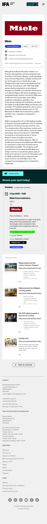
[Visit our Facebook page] (32, 501)
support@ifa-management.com (14, 394)
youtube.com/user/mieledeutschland (20, 58)
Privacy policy (7, 488)
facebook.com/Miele (15, 51)
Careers (5, 473)
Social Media (7, 470)
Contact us (6, 453)
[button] (11, 273)
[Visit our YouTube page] (26, 501)
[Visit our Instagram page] (21, 501)
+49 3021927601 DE (9, 401)
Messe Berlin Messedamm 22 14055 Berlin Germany (8, 419)
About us (5, 450)
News (4, 467)
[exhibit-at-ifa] (12, 173)
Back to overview (25, 365)
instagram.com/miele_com (17, 55)
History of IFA (7, 462)
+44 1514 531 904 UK (9, 404)
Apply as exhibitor (9, 456)
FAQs (4, 465)
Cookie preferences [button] (9, 491)
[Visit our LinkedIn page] (15, 501)
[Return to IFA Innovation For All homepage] (8, 5)
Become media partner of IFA (13, 459)
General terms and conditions (13, 485)
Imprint (5, 483)
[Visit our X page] (10, 501)
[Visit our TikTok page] (37, 501)
